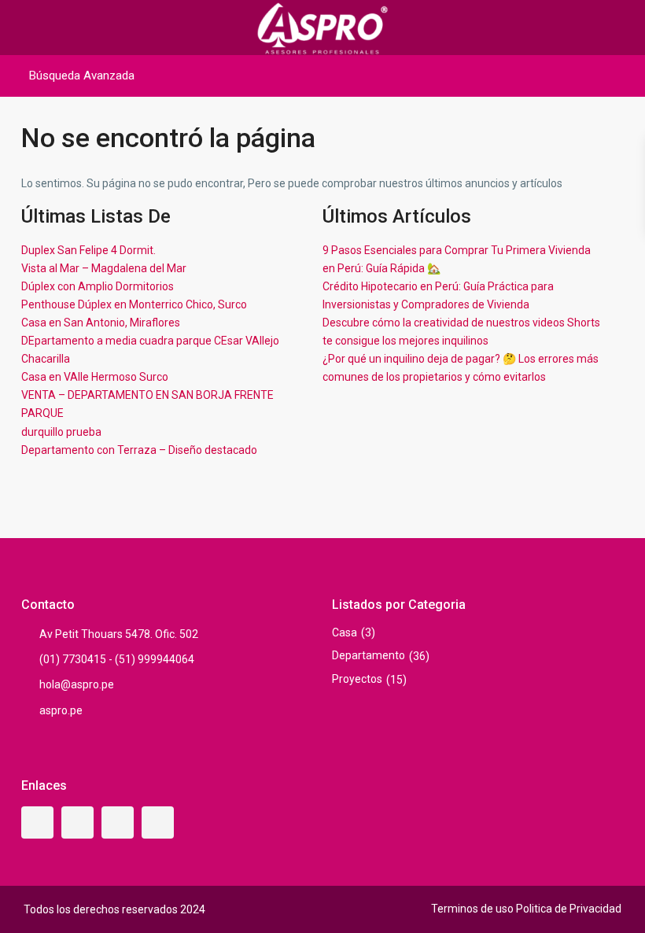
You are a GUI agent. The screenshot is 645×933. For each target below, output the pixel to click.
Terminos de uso (472, 908)
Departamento (368, 655)
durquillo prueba (61, 432)
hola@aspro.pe (76, 684)
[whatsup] (77, 822)
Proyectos (357, 679)
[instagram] (158, 822)
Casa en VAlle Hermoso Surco (94, 377)
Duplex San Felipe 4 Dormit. (88, 250)
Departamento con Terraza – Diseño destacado (139, 450)
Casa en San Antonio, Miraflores (100, 322)
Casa (344, 632)
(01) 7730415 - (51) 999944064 (116, 659)
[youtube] (117, 822)
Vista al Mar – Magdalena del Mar (103, 268)
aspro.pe (61, 710)
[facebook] (37, 822)
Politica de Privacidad (568, 908)
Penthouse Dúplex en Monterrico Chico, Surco (134, 304)
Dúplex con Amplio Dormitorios (97, 286)
